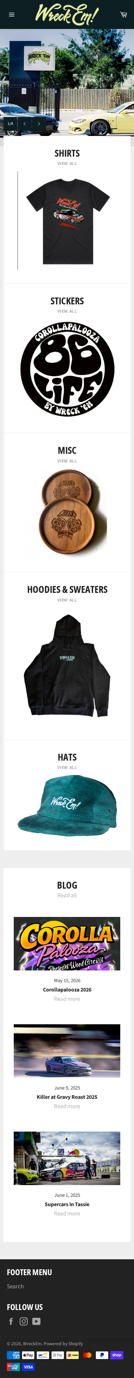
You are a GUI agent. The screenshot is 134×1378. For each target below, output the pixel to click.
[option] (67, 87)
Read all (67, 895)
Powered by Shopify (63, 1343)
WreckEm (32, 1343)
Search (15, 1286)
